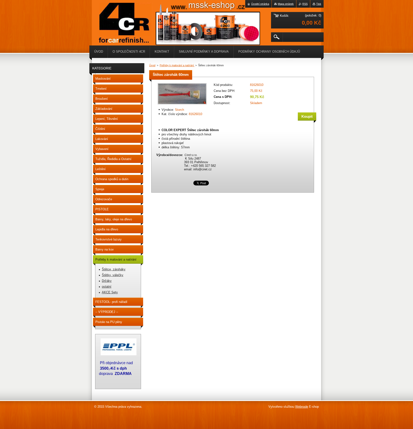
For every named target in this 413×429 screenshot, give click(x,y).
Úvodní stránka (260, 3)
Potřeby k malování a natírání (177, 65)
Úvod (152, 65)
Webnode (301, 406)
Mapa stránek (286, 3)
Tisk (318, 3)
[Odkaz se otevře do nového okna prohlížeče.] (182, 104)
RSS (305, 3)
